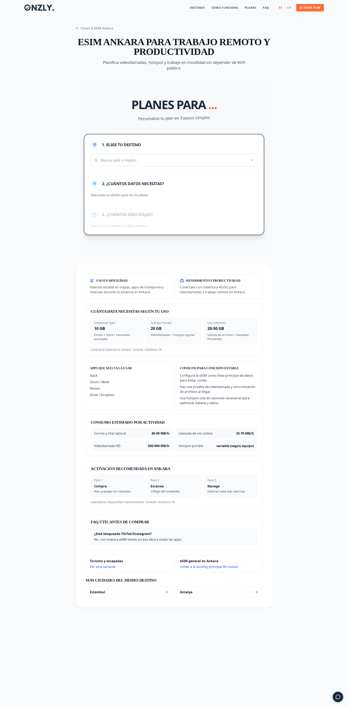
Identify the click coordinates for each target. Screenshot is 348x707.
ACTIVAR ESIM (310, 7)
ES (280, 7)
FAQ (266, 7)
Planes (250, 7)
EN (289, 7)
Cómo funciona (224, 7)
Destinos (197, 7)
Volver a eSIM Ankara (97, 28)
